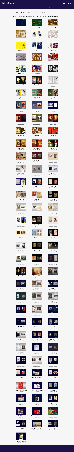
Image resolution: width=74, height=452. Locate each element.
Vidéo (23, 124)
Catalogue (53, 86)
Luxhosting (40, 449)
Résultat (55, 149)
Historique (16, 12)
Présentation (27, 12)
